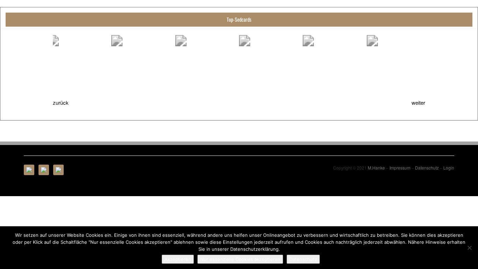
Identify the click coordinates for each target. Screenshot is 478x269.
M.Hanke (376, 168)
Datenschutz (427, 168)
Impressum (399, 168)
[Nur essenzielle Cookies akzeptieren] (469, 247)
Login (448, 168)
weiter (418, 102)
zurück (61, 102)
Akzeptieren (177, 259)
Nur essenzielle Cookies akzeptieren (240, 259)
